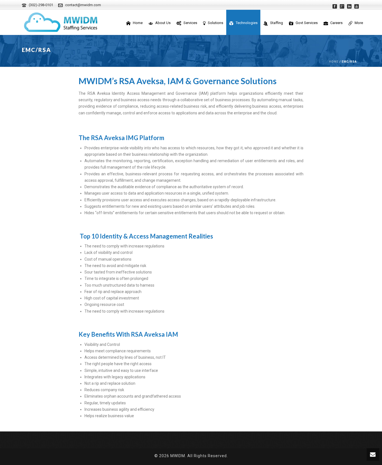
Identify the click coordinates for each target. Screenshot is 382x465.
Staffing (276, 23)
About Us (163, 23)
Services (190, 23)
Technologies (247, 23)
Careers (336, 23)
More (359, 23)
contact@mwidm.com (83, 5)
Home (138, 23)
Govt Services (307, 23)
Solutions (215, 23)
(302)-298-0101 (41, 5)
